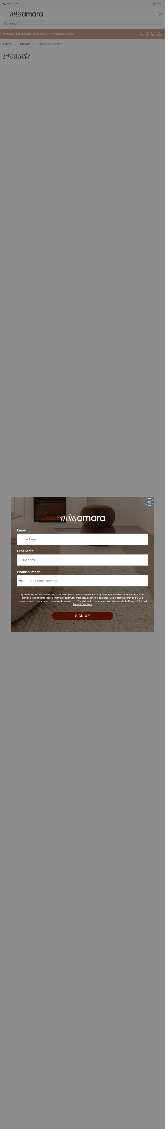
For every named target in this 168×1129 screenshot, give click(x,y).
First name (25, 551)
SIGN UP (82, 616)
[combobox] (25, 580)
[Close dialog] (149, 502)
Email (21, 530)
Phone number (28, 572)
